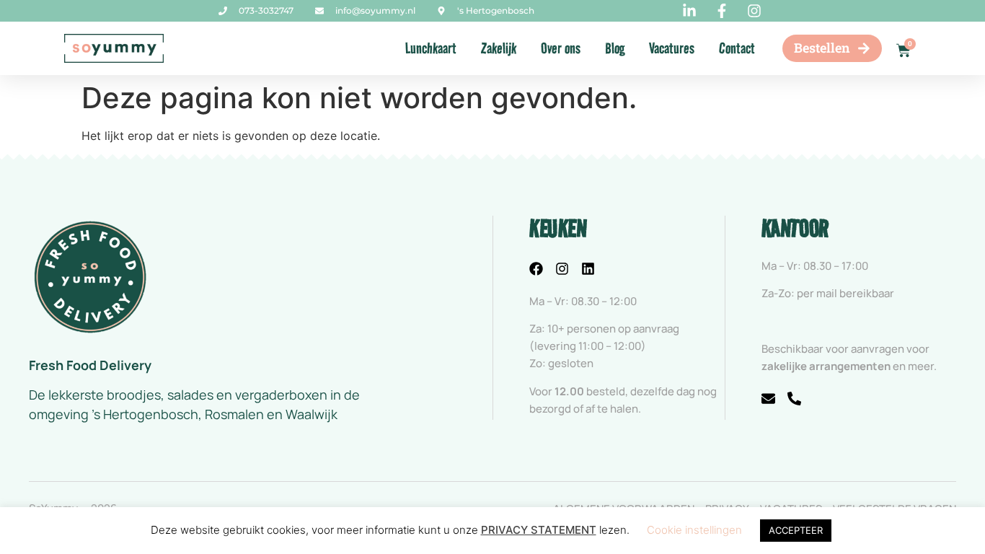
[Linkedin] (588, 269)
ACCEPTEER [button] (796, 530)
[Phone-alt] (794, 398)
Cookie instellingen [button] (694, 530)
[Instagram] (562, 269)
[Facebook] (536, 269)
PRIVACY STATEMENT (538, 530)
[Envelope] (768, 398)
